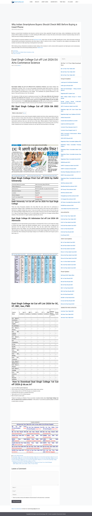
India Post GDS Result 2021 (67, 124)
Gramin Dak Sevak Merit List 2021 (69, 120)
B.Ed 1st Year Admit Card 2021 (68, 222)
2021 (75, 252)
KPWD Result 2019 (65, 162)
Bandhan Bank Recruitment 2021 (69, 186)
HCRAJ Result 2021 (66, 117)
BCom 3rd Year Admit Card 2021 (69, 258)
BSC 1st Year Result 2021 (67, 288)
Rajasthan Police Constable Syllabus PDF (71, 141)
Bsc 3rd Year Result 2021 (67, 294)
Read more (40, 47)
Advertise (19, 508)
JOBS (76, 1)
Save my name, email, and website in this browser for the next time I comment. (31, 497)
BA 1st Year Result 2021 (67, 278)
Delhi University (20, 455)
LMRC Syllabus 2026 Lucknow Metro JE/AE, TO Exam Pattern (25, 463)
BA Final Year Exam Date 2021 (50, 175)
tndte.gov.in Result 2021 (67, 85)
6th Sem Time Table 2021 (67, 317)
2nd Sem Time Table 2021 (67, 311)
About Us (14, 508)
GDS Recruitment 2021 (66, 183)
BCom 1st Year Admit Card (67, 252)
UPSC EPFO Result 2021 (67, 138)
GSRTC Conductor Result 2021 (68, 168)
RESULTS (37, 1)
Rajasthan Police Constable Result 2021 (71, 159)
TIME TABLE (62, 1)
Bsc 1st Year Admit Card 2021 (68, 261)
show (24, 113)
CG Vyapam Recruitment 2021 (68, 199)
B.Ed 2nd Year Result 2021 (67, 232)
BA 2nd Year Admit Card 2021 (35, 254)
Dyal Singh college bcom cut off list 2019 (23, 459)
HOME (31, 1)
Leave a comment (16, 53)
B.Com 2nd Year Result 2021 (68, 300)
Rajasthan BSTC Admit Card (68, 93)
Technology (15, 50)
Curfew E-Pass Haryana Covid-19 (69, 127)
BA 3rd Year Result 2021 (67, 284)
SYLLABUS (70, 1)
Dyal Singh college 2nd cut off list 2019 (37, 456)
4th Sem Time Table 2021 (67, 314)
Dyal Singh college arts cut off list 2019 (37, 458)
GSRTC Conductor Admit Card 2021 (70, 165)
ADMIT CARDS (45, 1)
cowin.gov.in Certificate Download (69, 82)
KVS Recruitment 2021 (66, 192)
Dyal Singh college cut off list (29, 461)
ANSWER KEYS (54, 1)
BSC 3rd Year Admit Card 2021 (68, 268)
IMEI (14, 52)
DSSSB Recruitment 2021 (67, 205)
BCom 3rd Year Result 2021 (67, 304)
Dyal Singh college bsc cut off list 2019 (41, 459)
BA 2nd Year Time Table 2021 (68, 71)
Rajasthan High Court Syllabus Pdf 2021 (71, 114)
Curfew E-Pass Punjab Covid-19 (69, 130)
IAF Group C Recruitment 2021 (68, 189)
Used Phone (17, 52)
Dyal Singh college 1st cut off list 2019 (21, 456)
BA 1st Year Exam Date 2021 (18, 175)
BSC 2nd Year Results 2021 (67, 291)
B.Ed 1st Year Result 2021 (67, 228)
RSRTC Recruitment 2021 (67, 175)
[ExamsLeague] (18, 2)
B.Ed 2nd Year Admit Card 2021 (68, 225)
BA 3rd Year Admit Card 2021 (68, 248)
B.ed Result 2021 (65, 235)
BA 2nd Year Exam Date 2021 (34, 175)
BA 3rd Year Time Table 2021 (68, 75)
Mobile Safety (23, 52)
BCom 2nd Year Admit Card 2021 (69, 255)
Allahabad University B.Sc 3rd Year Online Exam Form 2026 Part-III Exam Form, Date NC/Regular (32, 462)
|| (25, 424)
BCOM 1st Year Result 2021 (68, 297)
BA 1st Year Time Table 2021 (68, 68)
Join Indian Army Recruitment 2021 (69, 208)
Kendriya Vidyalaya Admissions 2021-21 (71, 172)
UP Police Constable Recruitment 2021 (70, 202)
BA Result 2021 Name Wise (67, 275)
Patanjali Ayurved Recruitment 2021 (70, 195)
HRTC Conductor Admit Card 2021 (69, 106)
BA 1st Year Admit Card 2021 (19, 254)
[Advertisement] (46, 12)
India (33, 52)
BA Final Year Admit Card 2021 (50, 254)
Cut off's (15, 455)
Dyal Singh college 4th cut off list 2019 (21, 458)
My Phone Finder (37, 39)
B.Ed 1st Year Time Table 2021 (68, 216)
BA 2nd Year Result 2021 (67, 281)
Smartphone (29, 52)
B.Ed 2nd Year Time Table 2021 (68, 219)
